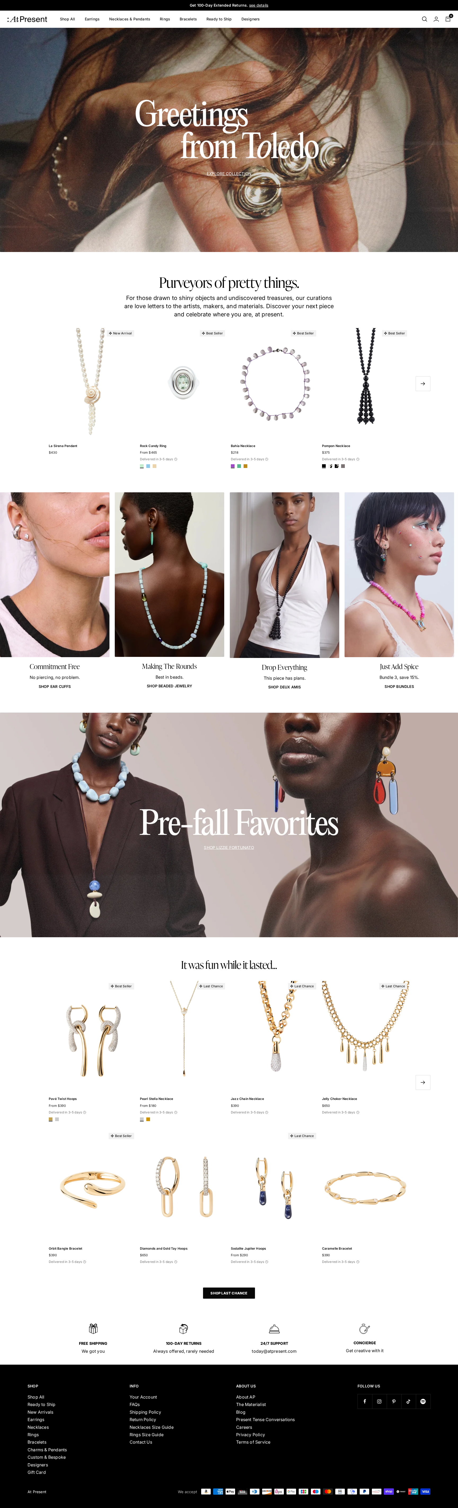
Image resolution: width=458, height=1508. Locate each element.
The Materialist (251, 1404)
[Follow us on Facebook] (365, 1401)
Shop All (67, 19)
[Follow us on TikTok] (408, 1401)
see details (258, 5)
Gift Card (37, 1472)
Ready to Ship (219, 19)
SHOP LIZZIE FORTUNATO (229, 847)
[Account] (436, 19)
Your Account (143, 1397)
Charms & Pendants (47, 1449)
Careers (244, 1427)
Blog (240, 1412)
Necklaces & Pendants (129, 19)
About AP (245, 1397)
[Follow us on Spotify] (423, 1401)
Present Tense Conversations (265, 1419)
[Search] (424, 19)
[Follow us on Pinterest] (394, 1401)
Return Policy (143, 1419)
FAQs (135, 1404)
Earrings (92, 19)
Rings (165, 19)
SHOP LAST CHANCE (228, 1293)
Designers (250, 19)
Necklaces (38, 1427)
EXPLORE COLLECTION (229, 173)
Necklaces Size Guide (152, 1427)
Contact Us (141, 1442)
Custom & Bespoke (47, 1457)
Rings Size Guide (147, 1434)
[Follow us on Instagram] (379, 1401)
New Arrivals (40, 1412)
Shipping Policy (145, 1412)
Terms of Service (253, 1442)
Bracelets (188, 19)
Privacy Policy (250, 1434)
